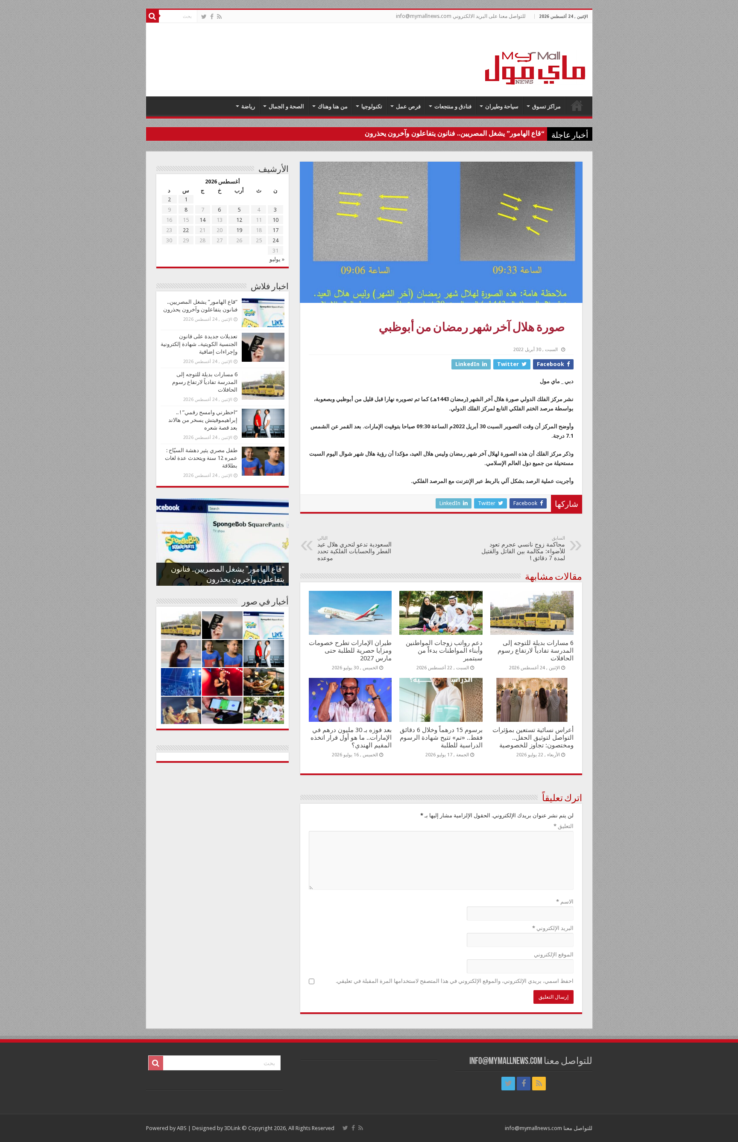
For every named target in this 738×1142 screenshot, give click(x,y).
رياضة (248, 106)
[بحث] (152, 16)
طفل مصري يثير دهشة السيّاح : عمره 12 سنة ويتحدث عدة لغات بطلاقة (201, 458)
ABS (182, 1128)
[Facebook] (211, 17)
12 (239, 220)
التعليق (564, 826)
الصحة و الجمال (286, 106)
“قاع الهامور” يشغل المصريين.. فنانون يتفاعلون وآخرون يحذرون (455, 133)
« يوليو (276, 259)
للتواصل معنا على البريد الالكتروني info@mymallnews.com (461, 16)
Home (577, 105)
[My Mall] (535, 58)
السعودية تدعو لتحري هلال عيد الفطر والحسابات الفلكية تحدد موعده (354, 548)
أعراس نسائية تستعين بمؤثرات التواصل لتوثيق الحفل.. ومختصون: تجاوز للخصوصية (533, 737)
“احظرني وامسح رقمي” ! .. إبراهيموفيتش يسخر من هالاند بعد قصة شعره (202, 420)
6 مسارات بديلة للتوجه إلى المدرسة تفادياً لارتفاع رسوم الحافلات (536, 650)
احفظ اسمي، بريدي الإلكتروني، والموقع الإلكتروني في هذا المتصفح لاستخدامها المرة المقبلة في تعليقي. (455, 981)
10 (275, 220)
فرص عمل (408, 106)
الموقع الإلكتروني (554, 954)
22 (186, 230)
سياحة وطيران (501, 106)
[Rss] (219, 17)
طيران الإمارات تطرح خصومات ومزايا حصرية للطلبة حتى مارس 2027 (350, 650)
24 (275, 240)
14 (202, 220)
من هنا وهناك (333, 106)
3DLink (232, 1128)
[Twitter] (204, 17)
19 (239, 230)
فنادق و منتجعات (453, 106)
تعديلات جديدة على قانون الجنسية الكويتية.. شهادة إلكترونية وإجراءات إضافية (199, 344)
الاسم (565, 901)
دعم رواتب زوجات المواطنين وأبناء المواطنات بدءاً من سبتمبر (444, 650)
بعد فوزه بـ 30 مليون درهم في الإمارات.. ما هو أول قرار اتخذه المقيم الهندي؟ (351, 737)
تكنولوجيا (371, 106)
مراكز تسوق (546, 106)
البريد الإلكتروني (553, 928)
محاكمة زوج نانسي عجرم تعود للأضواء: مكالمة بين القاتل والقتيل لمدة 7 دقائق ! (523, 548)
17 (275, 230)
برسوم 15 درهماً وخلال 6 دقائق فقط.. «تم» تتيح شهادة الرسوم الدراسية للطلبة (441, 737)
